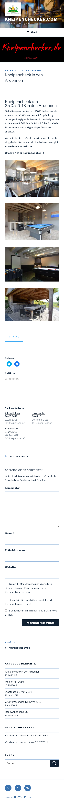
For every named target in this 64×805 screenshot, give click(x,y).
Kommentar (12, 488)
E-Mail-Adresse (15, 550)
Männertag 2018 (14, 681)
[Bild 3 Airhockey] (32, 281)
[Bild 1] (32, 196)
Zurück (14, 337)
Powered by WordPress (18, 797)
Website (10, 567)
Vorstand (35, 70)
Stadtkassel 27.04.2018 (18, 691)
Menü (34, 32)
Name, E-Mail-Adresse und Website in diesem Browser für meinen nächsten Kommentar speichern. (28, 588)
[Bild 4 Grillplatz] (32, 321)
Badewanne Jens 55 (16, 711)
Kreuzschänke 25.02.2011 (33, 742)
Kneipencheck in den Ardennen (22, 671)
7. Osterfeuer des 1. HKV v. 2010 (23, 701)
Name (9, 533)
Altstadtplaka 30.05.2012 (33, 735)
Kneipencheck (19, 456)
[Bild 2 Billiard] (32, 240)
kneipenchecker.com (31, 19)
